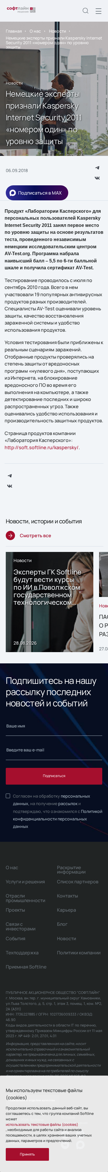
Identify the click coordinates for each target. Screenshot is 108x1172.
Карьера (66, 910)
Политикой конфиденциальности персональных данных (57, 819)
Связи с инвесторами (20, 926)
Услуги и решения (25, 881)
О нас (35, 31)
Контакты (67, 896)
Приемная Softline (26, 967)
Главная (14, 31)
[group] (50, 602)
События (15, 938)
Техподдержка (22, 952)
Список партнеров (77, 881)
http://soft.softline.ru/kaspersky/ (42, 447)
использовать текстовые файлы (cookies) (42, 1124)
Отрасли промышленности (25, 898)
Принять (27, 1154)
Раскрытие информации (71, 869)
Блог (62, 924)
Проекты (15, 910)
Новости (57, 31)
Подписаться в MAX (40, 193)
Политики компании (79, 952)
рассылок (67, 803)
